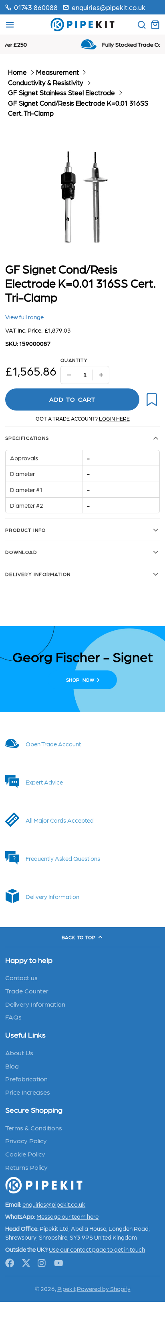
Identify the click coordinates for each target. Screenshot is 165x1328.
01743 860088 (36, 7)
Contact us (21, 977)
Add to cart (72, 399)
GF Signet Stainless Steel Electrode (61, 92)
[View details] (82, 743)
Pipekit (66, 1288)
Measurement (57, 72)
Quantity (74, 360)
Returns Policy (26, 1167)
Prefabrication (26, 1079)
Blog (12, 1066)
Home (17, 72)
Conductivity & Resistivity (45, 82)
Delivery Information (35, 1004)
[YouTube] (58, 1263)
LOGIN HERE (114, 418)
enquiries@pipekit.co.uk (108, 7)
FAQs (13, 1017)
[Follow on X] (26, 1263)
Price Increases (27, 1092)
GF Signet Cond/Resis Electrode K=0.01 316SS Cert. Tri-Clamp (78, 108)
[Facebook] (9, 1263)
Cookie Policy (25, 1154)
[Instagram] (42, 1263)
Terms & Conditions (33, 1128)
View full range (24, 317)
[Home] (82, 24)
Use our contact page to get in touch (97, 1249)
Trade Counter (26, 991)
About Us (19, 1052)
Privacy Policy (26, 1140)
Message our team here (67, 1216)
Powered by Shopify (104, 1288)
